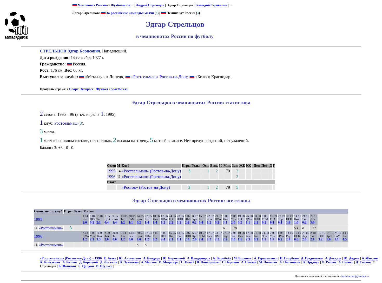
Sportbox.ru (119, 89)
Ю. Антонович (130, 258)
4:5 (345, 239)
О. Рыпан (329, 262)
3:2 (320, 239)
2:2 (171, 222)
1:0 (296, 222)
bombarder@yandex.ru (355, 276)
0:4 (106, 222)
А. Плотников (289, 262)
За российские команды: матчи (130, 13)
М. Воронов (243, 258)
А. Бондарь (151, 258)
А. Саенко (345, 262)
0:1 (272, 222)
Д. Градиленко (312, 258)
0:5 (296, 239)
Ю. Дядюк (351, 258)
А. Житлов (370, 258)
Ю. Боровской (174, 258)
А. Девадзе (333, 258)
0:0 (115, 239)
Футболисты (120, 5)
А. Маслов (149, 262)
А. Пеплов (248, 262)
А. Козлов (69, 262)
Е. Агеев (110, 258)
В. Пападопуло (208, 262)
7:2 (209, 239)
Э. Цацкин (86, 266)
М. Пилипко (268, 262)
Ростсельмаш (65, 123)
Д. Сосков (363, 262)
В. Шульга (104, 266)
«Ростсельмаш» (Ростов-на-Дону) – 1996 (71, 258)
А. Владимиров (198, 258)
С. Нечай (187, 262)
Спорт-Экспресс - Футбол (88, 89)
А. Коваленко (50, 262)
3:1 (225, 222)
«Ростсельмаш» (51, 228)
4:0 (139, 239)
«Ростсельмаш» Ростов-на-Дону (159, 77)
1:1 (131, 222)
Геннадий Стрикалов (211, 5)
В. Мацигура (169, 262)
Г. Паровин (230, 262)
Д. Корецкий (88, 262)
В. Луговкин (129, 262)
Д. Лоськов (108, 262)
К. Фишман (67, 266)
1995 (111, 171)
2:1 (98, 222)
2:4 (163, 239)
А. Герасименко (266, 258)
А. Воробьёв (222, 258)
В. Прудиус (310, 262)
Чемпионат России (92, 5)
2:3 (187, 239)
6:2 (240, 222)
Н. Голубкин (289, 258)
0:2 (92, 222)
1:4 (115, 222)
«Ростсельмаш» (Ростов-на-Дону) (151, 171)
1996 (111, 176)
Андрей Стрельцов (150, 5)
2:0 (85, 222)
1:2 (123, 222)
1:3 (288, 222)
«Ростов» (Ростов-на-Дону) (146, 187)
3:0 (312, 222)
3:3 (98, 239)
